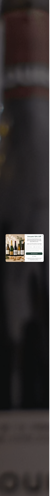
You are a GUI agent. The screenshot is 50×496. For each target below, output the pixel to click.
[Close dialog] (42, 235)
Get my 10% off (34, 253)
